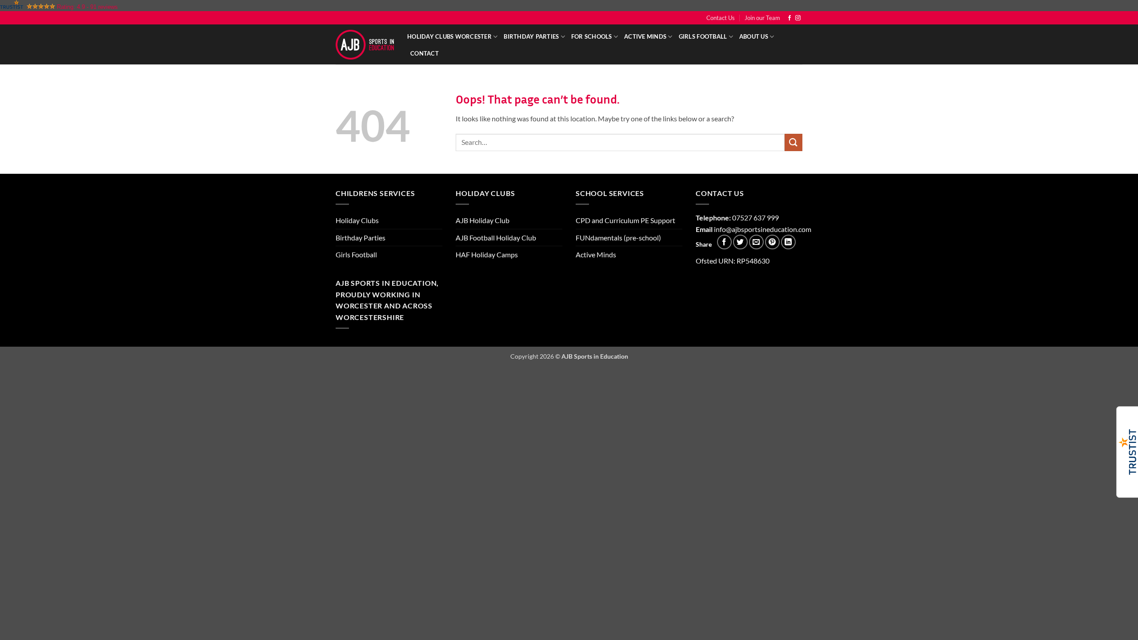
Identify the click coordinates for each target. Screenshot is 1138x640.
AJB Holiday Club (482, 220)
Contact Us (720, 17)
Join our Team (762, 17)
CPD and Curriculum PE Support (625, 220)
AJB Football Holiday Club (496, 237)
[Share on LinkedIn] (788, 242)
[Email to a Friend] (756, 242)
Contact (424, 53)
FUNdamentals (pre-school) (618, 237)
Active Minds (645, 36)
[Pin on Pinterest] (772, 242)
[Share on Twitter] (740, 242)
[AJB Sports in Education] (365, 45)
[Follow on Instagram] (798, 18)
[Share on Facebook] (724, 242)
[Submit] (793, 142)
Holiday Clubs (357, 220)
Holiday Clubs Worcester (449, 36)
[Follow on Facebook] (789, 18)
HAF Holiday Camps (487, 254)
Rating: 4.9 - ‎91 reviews (87, 7)
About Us (753, 36)
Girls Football (703, 36)
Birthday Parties (531, 36)
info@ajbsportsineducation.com (762, 229)
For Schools (591, 36)
